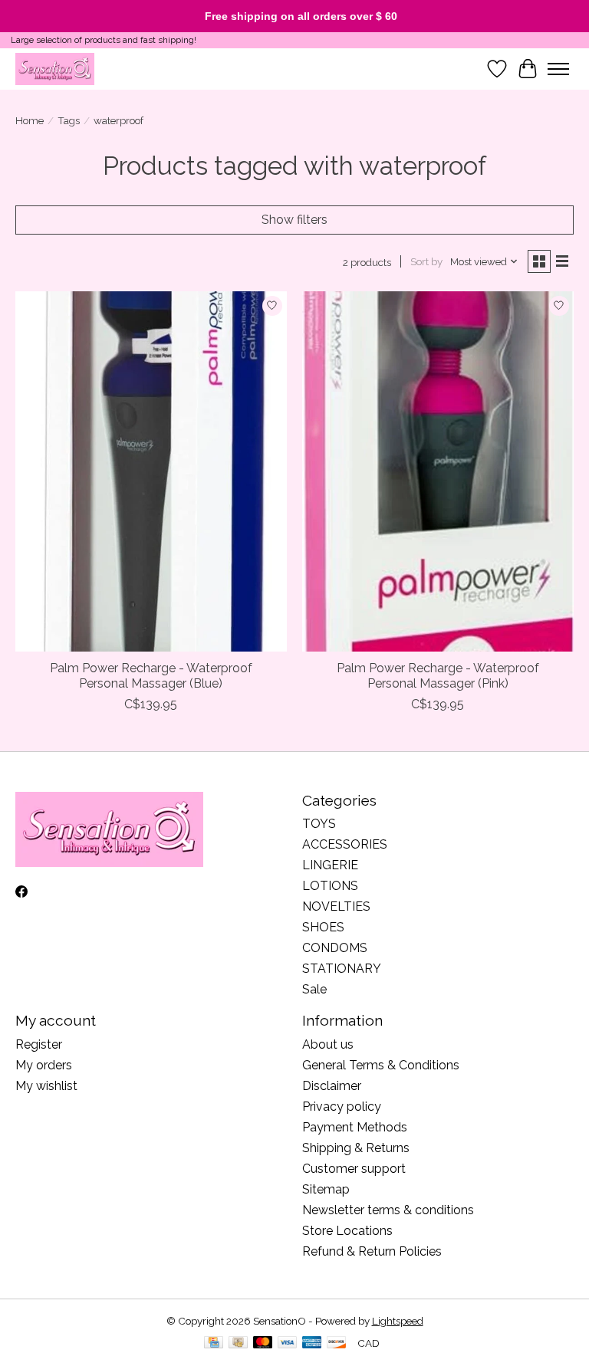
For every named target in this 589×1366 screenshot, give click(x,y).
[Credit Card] (213, 1343)
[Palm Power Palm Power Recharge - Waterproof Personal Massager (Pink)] (438, 471)
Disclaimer (331, 1086)
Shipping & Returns (356, 1148)
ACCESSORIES (344, 844)
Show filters (294, 219)
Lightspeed (397, 1321)
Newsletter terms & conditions (388, 1210)
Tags (69, 120)
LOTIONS (330, 885)
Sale (314, 989)
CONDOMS (334, 948)
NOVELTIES (336, 906)
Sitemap (326, 1189)
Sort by (426, 261)
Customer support (354, 1168)
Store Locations (347, 1230)
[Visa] (288, 1343)
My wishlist (46, 1086)
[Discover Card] (337, 1343)
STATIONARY (341, 968)
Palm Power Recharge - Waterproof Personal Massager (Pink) (438, 675)
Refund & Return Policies (372, 1251)
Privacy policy (341, 1106)
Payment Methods (354, 1127)
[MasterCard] (263, 1343)
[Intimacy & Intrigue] (54, 68)
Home (29, 120)
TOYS (319, 823)
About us (328, 1044)
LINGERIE (330, 865)
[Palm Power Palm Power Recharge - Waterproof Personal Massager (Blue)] (151, 471)
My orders (43, 1065)
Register (38, 1044)
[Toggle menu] (558, 69)
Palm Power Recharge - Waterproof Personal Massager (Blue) (151, 675)
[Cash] (238, 1343)
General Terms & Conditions (380, 1065)
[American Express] (312, 1343)
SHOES (323, 927)
